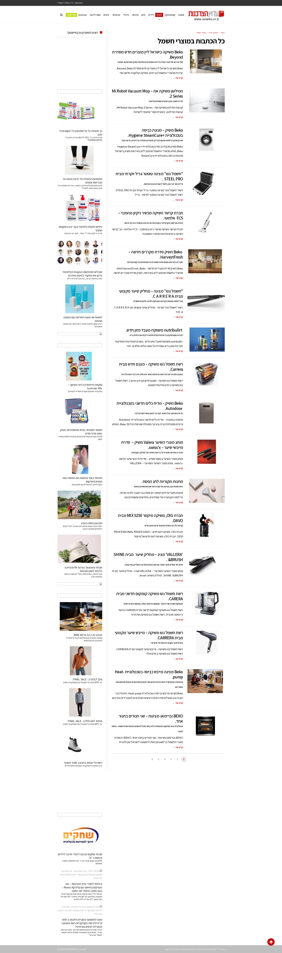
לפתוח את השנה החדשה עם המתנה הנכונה (82, 319)
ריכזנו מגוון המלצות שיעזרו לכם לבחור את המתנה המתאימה (82, 325)
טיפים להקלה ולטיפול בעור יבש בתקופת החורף (80, 228)
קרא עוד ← (178, 78)
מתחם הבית (213, 33)
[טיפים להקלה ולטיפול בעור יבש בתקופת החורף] (79, 208)
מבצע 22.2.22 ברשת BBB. (87, 635)
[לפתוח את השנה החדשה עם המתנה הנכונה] (79, 298)
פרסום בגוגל (190, 949)
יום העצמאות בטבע (91, 523)
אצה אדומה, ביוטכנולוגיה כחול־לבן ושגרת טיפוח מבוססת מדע (83, 575)
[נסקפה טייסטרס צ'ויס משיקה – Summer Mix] (79, 366)
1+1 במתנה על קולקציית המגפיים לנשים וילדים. (83, 765)
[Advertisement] (79, 66)
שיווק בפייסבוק (179, 949)
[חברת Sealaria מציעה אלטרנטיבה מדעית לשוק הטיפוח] (79, 549)
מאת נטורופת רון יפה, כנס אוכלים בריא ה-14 (84, 278)
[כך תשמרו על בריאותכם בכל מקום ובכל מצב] (79, 112)
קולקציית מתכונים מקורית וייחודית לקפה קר (85, 391)
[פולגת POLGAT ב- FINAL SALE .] (79, 702)
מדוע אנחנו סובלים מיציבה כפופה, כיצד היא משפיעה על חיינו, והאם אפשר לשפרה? (80, 186)
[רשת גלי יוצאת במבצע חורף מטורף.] (79, 744)
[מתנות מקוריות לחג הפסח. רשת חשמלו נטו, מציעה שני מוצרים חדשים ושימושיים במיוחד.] (206, 491)
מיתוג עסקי (169, 949)
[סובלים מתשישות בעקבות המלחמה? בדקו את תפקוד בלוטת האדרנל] (79, 253)
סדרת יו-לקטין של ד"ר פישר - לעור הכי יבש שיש (83, 233)
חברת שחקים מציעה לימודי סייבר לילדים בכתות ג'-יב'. (80, 856)
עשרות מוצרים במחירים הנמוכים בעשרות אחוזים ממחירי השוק (80, 438)
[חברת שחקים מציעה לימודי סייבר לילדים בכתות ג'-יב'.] (79, 835)
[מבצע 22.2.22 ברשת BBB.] (79, 616)
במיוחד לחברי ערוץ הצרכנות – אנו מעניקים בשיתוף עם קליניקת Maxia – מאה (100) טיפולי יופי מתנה (82, 887)
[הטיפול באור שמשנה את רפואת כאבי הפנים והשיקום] (79, 459)
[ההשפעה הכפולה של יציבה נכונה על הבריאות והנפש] (79, 160)
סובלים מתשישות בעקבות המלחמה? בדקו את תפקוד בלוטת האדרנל (82, 273)
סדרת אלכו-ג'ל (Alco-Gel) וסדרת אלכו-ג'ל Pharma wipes (83, 138)
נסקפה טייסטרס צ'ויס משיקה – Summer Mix (85, 386)
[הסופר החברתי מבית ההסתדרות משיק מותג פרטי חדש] (79, 411)
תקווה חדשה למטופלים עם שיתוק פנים (86, 484)
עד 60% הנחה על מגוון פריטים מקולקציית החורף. (82, 724)
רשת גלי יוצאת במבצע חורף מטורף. (83, 763)
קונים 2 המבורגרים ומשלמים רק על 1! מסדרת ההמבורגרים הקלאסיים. (84, 639)
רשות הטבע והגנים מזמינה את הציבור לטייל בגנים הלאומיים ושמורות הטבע (82, 527)
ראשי (223, 33)
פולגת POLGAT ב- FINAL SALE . (84, 721)
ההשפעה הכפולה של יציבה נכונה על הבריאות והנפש (82, 180)
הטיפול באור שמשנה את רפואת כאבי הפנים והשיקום (82, 479)
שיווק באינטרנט (202, 949)
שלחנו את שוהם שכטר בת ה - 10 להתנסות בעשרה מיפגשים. (82, 862)
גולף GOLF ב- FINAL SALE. (87, 679)
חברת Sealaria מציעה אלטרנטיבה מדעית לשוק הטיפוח (83, 569)
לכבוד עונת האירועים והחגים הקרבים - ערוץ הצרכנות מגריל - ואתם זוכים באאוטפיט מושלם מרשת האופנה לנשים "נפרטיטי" (81, 932)
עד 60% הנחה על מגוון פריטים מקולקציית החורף (82, 682)
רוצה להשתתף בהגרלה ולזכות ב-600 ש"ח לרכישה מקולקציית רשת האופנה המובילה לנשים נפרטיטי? (82, 923)
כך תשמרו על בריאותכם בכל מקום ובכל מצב (80, 132)
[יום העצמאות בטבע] (79, 504)
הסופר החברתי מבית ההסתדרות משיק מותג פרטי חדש (81, 431)
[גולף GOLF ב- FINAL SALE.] (79, 660)
